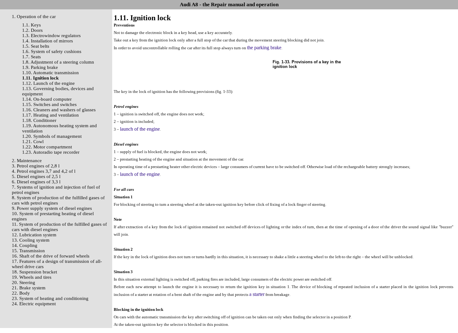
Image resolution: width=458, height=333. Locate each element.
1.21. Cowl (33, 141)
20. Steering (23, 282)
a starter (257, 294)
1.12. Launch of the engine (48, 83)
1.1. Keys (31, 24)
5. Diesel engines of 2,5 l (36, 176)
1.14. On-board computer (47, 99)
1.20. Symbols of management (52, 136)
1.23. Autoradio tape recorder (50, 152)
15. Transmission (28, 250)
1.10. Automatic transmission (50, 72)
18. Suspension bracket (34, 271)
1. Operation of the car (34, 16)
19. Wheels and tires (31, 277)
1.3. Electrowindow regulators (51, 35)
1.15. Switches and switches (49, 104)
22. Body (21, 293)
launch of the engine (140, 129)
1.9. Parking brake (40, 67)
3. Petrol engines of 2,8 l (36, 165)
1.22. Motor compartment (47, 146)
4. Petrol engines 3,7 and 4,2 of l (43, 171)
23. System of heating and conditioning (50, 298)
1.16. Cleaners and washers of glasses (59, 109)
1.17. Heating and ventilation (50, 115)
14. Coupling (24, 245)
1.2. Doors (32, 30)
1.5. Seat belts (35, 46)
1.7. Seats (31, 56)
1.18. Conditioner (39, 120)
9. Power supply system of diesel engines (52, 208)
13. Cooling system (31, 240)
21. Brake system (28, 287)
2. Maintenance (27, 160)
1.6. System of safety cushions (51, 51)
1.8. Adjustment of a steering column (58, 62)
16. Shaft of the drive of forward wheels (50, 255)
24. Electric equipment (34, 303)
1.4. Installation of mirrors (47, 40)
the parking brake (264, 47)
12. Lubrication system (34, 234)
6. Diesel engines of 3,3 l (36, 181)
